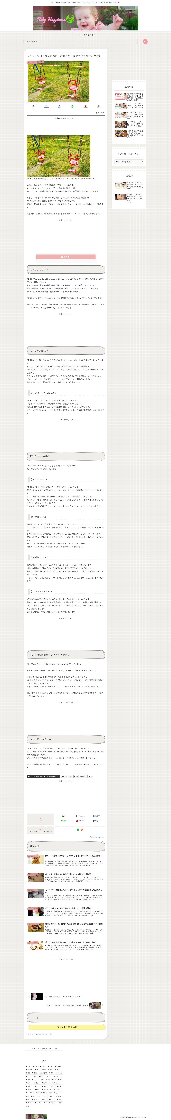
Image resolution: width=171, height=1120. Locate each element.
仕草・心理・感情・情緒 (35, 776)
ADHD (65, 776)
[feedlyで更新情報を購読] (78, 830)
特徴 (71, 776)
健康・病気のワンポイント (53, 776)
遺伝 (91, 776)
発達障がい (84, 776)
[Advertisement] (66, 127)
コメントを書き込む (67, 1027)
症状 (77, 776)
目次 (65, 257)
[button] (145, 41)
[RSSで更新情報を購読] (82, 830)
